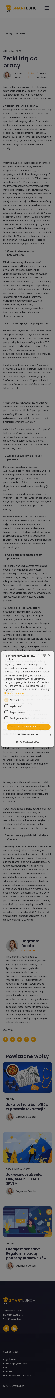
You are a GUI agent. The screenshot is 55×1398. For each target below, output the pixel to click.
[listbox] (44, 655)
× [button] (49, 655)
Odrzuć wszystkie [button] (28, 734)
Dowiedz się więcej (14, 693)
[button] (27, 741)
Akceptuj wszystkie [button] (29, 726)
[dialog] (27, 699)
